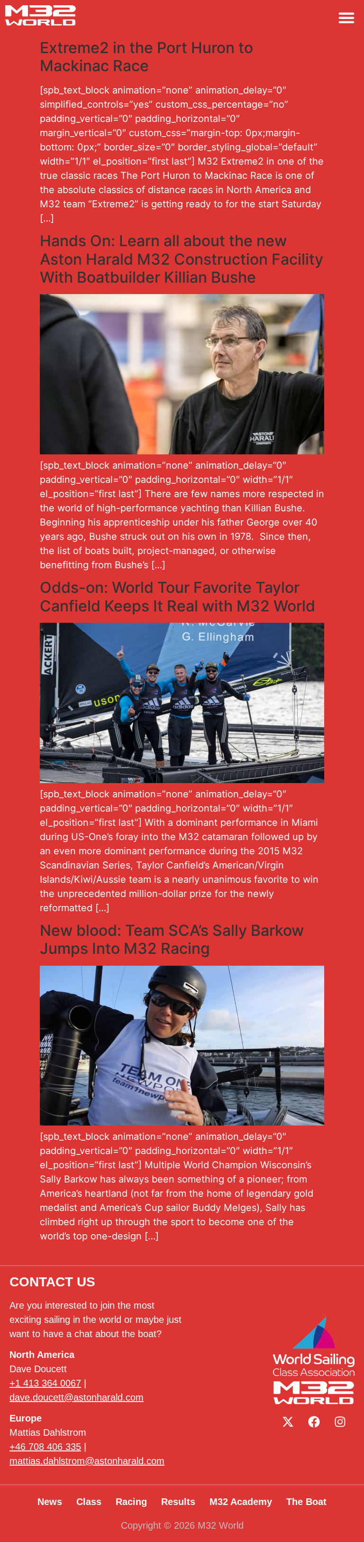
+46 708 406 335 (45, 1446)
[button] (346, 17)
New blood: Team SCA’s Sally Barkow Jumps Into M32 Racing (172, 939)
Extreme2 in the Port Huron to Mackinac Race (146, 56)
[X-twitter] (288, 1422)
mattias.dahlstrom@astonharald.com (86, 1461)
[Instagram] (340, 1422)
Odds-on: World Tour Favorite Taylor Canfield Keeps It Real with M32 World (177, 596)
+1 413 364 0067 (45, 1383)
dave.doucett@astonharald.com (76, 1397)
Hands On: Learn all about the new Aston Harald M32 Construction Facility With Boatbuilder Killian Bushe (181, 258)
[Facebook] (314, 1422)
